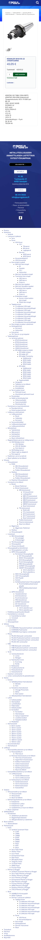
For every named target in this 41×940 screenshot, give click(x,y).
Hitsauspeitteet (13, 622)
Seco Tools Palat (17, 850)
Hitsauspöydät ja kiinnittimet (18, 548)
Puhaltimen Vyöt (17, 806)
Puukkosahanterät (17, 668)
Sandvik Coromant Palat (19, 830)
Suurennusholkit (21, 402)
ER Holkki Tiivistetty (26, 356)
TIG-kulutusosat (24, 508)
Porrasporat (15, 454)
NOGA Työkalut (16, 896)
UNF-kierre (23, 280)
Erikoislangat (19, 540)
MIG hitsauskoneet (21, 474)
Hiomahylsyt (19, 714)
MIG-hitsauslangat (17, 536)
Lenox (17, 656)
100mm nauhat (16, 740)
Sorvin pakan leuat (18, 390)
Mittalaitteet (12, 428)
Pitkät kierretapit (25, 302)
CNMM (17, 836)
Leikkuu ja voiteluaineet (16, 412)
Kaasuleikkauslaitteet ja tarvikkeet (20, 772)
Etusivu (6, 230)
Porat (13, 240)
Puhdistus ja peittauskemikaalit (19, 612)
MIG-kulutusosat (24, 490)
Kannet (17, 580)
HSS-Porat (18, 242)
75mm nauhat (16, 738)
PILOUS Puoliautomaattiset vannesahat (25, 638)
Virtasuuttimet (28, 492)
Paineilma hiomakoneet (19, 688)
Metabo (17, 684)
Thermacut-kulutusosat (23, 758)
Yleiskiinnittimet (21, 594)
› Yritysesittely (20, 210)
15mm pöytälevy (29, 572)
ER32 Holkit (27, 362)
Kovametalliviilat (14, 744)
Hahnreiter (23, 272)
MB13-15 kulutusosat (30, 496)
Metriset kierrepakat (22, 284)
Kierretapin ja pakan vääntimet (22, 324)
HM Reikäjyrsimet (17, 450)
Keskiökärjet (19, 388)
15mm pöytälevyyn (26, 610)
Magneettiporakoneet (19, 818)
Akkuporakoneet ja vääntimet (21, 820)
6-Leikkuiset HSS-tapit (23, 320)
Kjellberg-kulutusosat (22, 768)
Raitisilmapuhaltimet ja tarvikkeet (20, 800)
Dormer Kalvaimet (21, 925)
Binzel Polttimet (21, 486)
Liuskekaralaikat (21, 718)
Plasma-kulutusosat (26, 522)
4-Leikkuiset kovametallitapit (29, 912)
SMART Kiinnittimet (22, 606)
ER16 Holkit (27, 370)
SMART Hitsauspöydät (27, 568)
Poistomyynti (8, 826)
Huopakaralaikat (21, 720)
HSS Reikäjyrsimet (17, 442)
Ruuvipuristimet (17, 408)
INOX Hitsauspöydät (22, 574)
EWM (13, 464)
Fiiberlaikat (15, 706)
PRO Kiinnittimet (21, 600)
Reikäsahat (15, 666)
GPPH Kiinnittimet (17, 592)
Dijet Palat (15, 858)
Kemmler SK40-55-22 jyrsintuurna (25, 14)
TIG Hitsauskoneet (21, 468)
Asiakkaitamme (9, 936)
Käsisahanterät (16, 672)
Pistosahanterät (17, 670)
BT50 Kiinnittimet (21, 342)
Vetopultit (18, 382)
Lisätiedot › (10, 83)
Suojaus (6, 790)
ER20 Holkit (27, 372)
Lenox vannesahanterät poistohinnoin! (21, 676)
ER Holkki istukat (25, 352)
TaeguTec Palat (16, 862)
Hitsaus (6, 460)
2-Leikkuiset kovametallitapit (25, 308)
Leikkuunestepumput (18, 424)
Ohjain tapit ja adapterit (19, 452)
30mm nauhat (16, 734)
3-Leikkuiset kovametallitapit (25, 312)
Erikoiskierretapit (21, 296)
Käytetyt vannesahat (15, 674)
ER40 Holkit (27, 364)
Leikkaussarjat (16, 774)
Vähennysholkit (20, 400)
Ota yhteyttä (19, 164)
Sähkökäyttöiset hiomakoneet (21, 682)
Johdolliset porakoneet (19, 816)
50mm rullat (15, 742)
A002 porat (27, 254)
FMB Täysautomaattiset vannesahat (24, 650)
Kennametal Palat (17, 856)
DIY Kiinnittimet (20, 604)
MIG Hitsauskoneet (21, 466)
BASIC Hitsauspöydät (26, 558)
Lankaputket (27, 494)
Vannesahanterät (17, 654)
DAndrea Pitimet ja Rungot (20, 888)
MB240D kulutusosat (30, 498)
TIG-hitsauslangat (17, 542)
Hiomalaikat (15, 702)
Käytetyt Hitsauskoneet (19, 480)
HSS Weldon (19, 444)
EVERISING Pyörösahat (19, 630)
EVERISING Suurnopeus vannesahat (23, 632)
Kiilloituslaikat (16, 708)
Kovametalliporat (21, 258)
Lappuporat (27, 250)
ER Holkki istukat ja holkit (24, 350)
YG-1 (20, 244)
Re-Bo (17, 664)
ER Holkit (22, 366)
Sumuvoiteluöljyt (17, 422)
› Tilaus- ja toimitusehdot (20, 205)
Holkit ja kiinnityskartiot (19, 398)
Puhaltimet (15, 802)
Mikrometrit (15, 432)
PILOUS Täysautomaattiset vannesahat (25, 640)
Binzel (13, 484)
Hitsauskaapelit (16, 532)
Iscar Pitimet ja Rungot (19, 878)
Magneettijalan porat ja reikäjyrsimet (21, 440)
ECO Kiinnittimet (21, 596)
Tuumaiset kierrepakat (23, 288)
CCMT (17, 832)
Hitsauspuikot (16, 544)
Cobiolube (18, 418)
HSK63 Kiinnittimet (22, 348)
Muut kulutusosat (29, 506)
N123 (17, 844)
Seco (13, 238)
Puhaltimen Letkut (17, 804)
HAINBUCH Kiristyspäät (19, 894)
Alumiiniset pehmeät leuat (24, 394)
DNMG (17, 840)
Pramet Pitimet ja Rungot (20, 884)
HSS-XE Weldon (20, 446)
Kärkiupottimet (16, 326)
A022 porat (27, 256)
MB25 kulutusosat (29, 500)
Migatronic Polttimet (22, 528)
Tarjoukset (7, 930)
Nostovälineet (12, 824)
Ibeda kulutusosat (21, 786)
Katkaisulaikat (16, 700)
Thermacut (19, 754)
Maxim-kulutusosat (22, 766)
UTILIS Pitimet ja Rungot (19, 890)
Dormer (22, 252)
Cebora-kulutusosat (22, 764)
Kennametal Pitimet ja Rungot (22, 880)
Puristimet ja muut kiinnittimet (18, 406)
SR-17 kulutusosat (29, 516)
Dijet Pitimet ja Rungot (19, 882)
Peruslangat (19, 538)
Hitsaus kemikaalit (17, 546)
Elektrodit (26, 510)
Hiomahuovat (12, 746)
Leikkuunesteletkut (18, 426)
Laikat (10, 698)
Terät (9, 652)
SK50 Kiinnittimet (21, 346)
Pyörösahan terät (17, 660)
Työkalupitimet (16, 13)
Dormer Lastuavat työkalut (21, 898)
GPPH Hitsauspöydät (18, 552)
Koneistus (7, 13)
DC (20, 266)
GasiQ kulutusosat (21, 782)
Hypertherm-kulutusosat (24, 760)
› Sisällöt (20, 213)
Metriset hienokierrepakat (24, 286)
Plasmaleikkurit (17, 752)
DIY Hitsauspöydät (25, 556)
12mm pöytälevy (29, 570)
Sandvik (10, 234)
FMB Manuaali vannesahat (20, 646)
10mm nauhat (16, 728)
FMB (9, 644)
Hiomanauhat (12, 724)
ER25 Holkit (27, 360)
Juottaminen (12, 620)
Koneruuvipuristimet (18, 410)
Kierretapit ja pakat (18, 262)
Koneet (10, 680)
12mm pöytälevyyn (26, 608)
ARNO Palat (15, 866)
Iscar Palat (15, 854)
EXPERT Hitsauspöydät (27, 566)
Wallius (14, 472)
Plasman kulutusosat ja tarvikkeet (23, 756)
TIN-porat (26, 246)
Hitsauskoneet (13, 462)
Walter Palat (15, 852)
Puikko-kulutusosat (25, 520)
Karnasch (18, 328)
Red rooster (19, 694)
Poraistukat (15, 396)
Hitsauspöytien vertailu (19, 550)
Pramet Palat (16, 868)
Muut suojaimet (13, 810)
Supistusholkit (24, 380)
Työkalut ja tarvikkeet (22, 384)
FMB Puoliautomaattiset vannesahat (24, 648)
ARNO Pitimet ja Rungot (19, 886)
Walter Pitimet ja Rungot (20, 876)
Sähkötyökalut (9, 812)
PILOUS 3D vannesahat (19, 642)
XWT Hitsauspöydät (22, 576)
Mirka (17, 692)
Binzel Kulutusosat (21, 488)
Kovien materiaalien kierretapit (26, 299)
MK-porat (26, 248)
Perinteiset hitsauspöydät (24, 554)
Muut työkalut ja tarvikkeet (17, 458)
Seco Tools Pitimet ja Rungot (21, 874)
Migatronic (15, 526)
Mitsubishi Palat (17, 860)
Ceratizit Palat (16, 864)
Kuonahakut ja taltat (18, 616)
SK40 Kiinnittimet (9, 14)
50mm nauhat (16, 736)
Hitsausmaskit (16, 794)
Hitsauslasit (15, 796)
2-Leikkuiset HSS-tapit (23, 306)
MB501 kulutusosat (29, 504)
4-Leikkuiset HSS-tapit (23, 314)
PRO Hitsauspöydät (26, 564)
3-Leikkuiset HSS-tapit (23, 310)
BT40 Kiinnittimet (21, 340)
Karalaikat (15, 710)
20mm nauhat (16, 732)
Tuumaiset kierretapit (23, 276)
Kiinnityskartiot (20, 404)
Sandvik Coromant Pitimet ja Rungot (24, 872)
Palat (9, 828)
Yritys (6, 934)
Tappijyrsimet (16, 304)
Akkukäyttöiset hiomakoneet (21, 696)
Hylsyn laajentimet (22, 716)
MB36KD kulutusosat (30, 502)
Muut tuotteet (8, 822)
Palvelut (7, 932)
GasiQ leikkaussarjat (22, 776)
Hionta (6, 678)
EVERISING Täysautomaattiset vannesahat (26, 628)
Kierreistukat (19, 386)
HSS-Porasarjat (20, 260)
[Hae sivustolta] (37, 2)
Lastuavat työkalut (14, 236)
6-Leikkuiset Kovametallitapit (25, 322)
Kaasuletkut (19, 788)
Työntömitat (15, 430)
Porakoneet (12, 814)
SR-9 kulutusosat (29, 514)
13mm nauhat (16, 730)
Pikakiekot (15, 722)
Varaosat (14, 618)
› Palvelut (20, 208)
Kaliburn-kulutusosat (22, 762)
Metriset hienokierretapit (24, 274)
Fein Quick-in (19, 448)
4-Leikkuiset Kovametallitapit (25, 316)
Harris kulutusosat (21, 784)
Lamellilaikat (16, 704)
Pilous (10, 634)
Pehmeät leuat (20, 392)
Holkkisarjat (27, 358)
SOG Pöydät (19, 578)
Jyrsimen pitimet (27, 13)
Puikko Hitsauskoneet (22, 470)
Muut (17, 848)
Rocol (17, 416)
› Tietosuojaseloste (20, 203)
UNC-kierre (23, 278)
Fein (16, 686)
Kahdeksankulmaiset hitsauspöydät (27, 582)
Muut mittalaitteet (17, 438)
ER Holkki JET (23, 354)
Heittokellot (15, 434)
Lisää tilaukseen (20, 74)
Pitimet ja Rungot (14, 870)
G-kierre (22, 282)
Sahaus (6, 624)
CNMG (17, 834)
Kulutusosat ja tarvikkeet (20, 780)
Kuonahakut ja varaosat (16, 614)
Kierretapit (19, 922)
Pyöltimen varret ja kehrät (17, 456)
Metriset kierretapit (22, 264)
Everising (11, 626)
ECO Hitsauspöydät (25, 560)
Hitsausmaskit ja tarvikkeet (17, 792)
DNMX (17, 842)
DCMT (17, 838)
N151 (16, 846)
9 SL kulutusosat (29, 512)
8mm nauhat (15, 726)
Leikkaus (7, 748)
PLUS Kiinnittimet (21, 598)
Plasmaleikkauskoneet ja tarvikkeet (20, 750)
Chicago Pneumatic (22, 690)
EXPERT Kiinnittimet (22, 602)
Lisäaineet (11, 534)
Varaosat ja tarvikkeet (15, 482)
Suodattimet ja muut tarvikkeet (22, 808)
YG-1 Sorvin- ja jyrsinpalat (20, 334)
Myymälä (7, 937)
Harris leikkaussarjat (22, 778)
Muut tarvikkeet (24, 524)
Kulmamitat (15, 436)
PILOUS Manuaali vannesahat (21, 636)
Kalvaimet (15, 332)
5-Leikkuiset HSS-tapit (23, 318)
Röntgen (18, 658)
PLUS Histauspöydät (26, 562)
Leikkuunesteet (16, 414)
